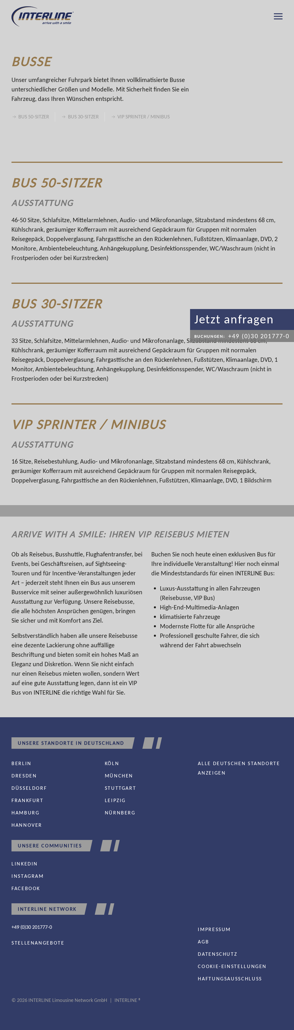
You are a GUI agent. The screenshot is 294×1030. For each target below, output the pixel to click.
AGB (203, 942)
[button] (278, 16)
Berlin (21, 763)
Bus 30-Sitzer (83, 117)
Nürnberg (120, 813)
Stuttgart (120, 788)
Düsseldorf (29, 788)
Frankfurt (27, 800)
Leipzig (115, 800)
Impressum (214, 929)
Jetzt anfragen (234, 319)
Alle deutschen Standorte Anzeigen (239, 768)
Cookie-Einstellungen (232, 966)
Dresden (24, 776)
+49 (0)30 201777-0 (31, 927)
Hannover (26, 825)
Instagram (27, 876)
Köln (112, 763)
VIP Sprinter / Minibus (143, 117)
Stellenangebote (38, 943)
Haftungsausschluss (230, 979)
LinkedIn (24, 864)
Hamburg (25, 813)
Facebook (25, 888)
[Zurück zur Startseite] (42, 16)
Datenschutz (217, 954)
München (119, 776)
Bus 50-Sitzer (33, 117)
